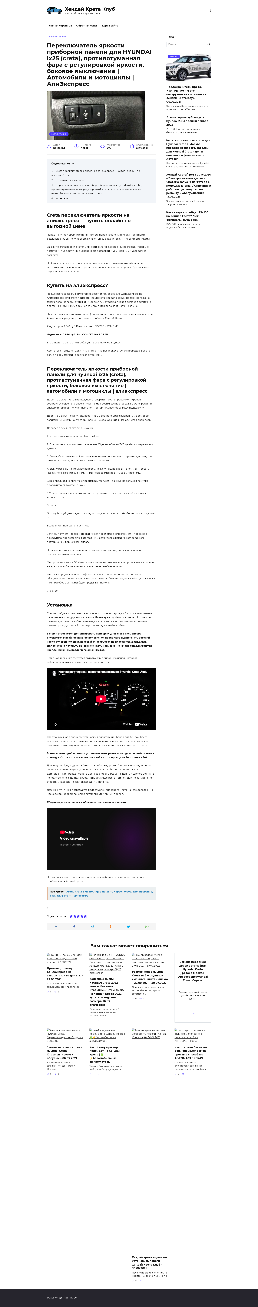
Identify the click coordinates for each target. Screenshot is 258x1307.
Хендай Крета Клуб (90, 9)
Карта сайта (110, 25)
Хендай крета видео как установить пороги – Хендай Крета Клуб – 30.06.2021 (149, 1263)
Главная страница (60, 25)
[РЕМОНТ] (188, 80)
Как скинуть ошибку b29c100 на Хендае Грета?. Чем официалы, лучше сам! (187, 216)
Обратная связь (87, 25)
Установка (62, 198)
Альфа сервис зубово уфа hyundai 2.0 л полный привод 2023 (187, 121)
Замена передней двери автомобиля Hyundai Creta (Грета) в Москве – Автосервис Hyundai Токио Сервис (193, 971)
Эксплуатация (59, 134)
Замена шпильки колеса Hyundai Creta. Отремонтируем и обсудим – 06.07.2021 (64, 1052)
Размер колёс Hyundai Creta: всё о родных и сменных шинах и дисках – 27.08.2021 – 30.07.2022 (150, 977)
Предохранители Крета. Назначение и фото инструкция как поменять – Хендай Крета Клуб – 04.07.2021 (186, 94)
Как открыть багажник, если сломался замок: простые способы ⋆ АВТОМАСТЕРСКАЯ (191, 1052)
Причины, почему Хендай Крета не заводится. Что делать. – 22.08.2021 (65, 974)
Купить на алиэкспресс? (71, 180)
